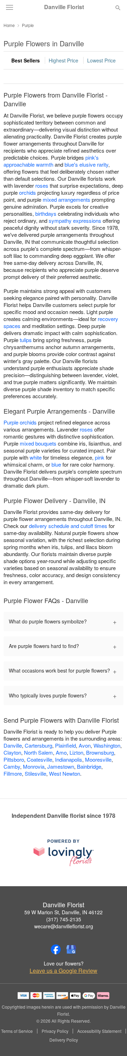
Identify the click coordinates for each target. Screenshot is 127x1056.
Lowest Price (101, 60)
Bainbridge (89, 766)
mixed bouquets (38, 443)
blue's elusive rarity (86, 164)
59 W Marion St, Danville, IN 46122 (63, 912)
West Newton (64, 773)
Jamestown (60, 766)
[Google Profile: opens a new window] (71, 949)
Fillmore (13, 773)
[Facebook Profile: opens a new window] (56, 949)
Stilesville (35, 773)
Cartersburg (38, 745)
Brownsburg (100, 752)
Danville (13, 745)
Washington (106, 745)
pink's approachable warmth (51, 161)
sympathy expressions (75, 220)
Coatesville (39, 759)
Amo (61, 752)
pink (99, 457)
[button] (112, 1040)
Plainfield (65, 745)
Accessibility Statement (99, 1031)
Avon (85, 745)
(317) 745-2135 (63, 919)
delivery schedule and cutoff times (68, 525)
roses (41, 185)
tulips (26, 339)
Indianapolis (68, 759)
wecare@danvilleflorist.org (63, 926)
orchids (27, 192)
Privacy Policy (55, 1031)
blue (56, 464)
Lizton (76, 752)
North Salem (38, 752)
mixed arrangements (66, 199)
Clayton (12, 752)
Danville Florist (64, 7)
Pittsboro (14, 759)
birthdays (45, 213)
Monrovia (33, 766)
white (36, 457)
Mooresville (98, 759)
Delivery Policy (63, 1040)
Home (9, 25)
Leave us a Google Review (63, 971)
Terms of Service (17, 1031)
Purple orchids (20, 422)
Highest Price (63, 60)
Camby (12, 766)
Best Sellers (25, 60)
